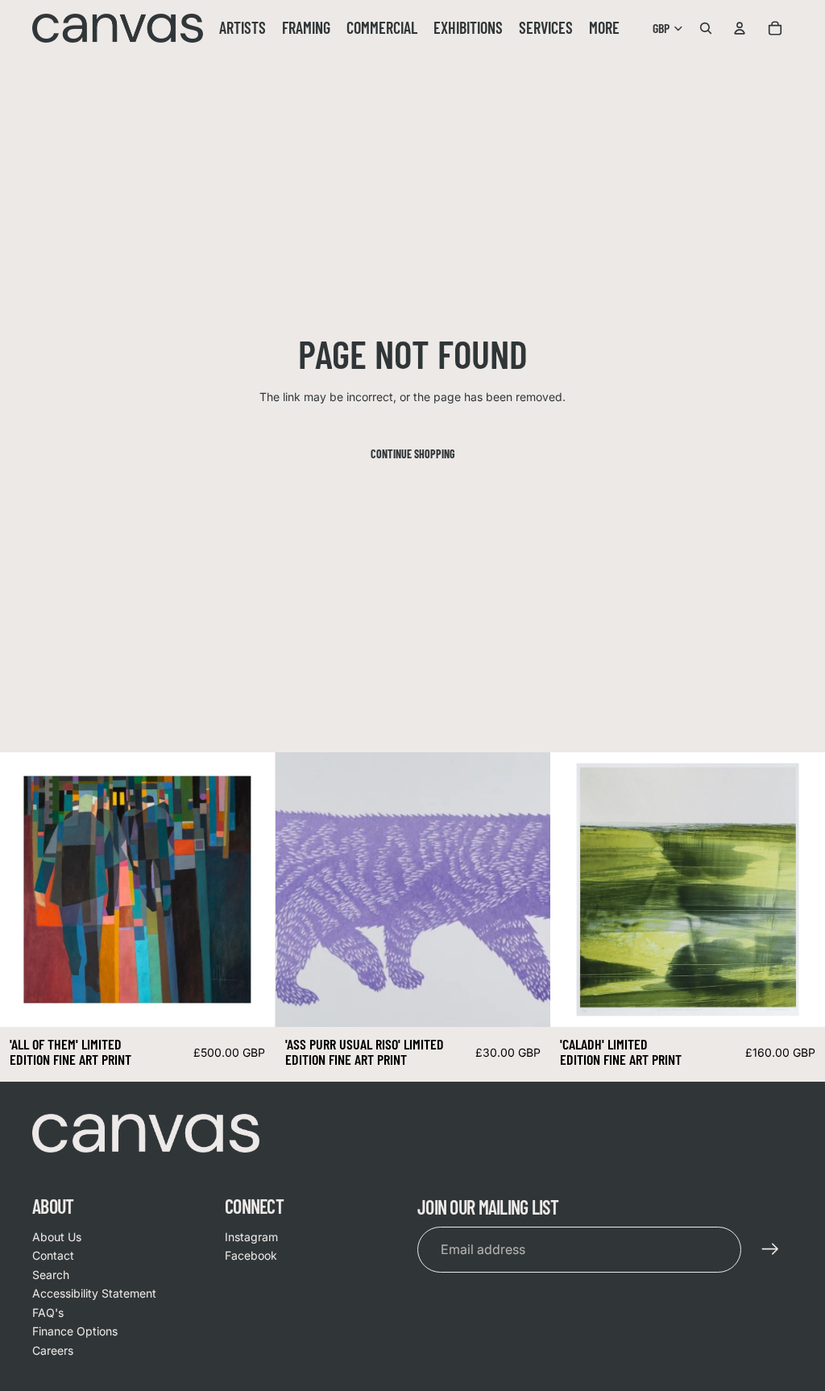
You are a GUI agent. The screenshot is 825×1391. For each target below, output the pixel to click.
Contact (53, 1255)
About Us (56, 1237)
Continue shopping (413, 454)
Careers (52, 1350)
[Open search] (705, 28)
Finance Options (75, 1331)
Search (50, 1274)
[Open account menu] (739, 28)
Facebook (251, 1255)
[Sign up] (770, 1249)
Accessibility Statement (94, 1293)
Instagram (251, 1237)
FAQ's (48, 1312)
